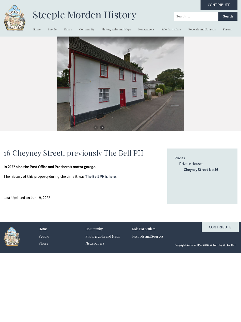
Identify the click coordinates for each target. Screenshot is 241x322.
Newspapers (146, 29)
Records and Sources (202, 29)
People (52, 29)
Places (68, 29)
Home (37, 29)
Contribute (220, 227)
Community (86, 29)
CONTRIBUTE (219, 4)
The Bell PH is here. (100, 176)
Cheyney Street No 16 (201, 169)
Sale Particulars (171, 29)
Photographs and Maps (116, 29)
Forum (227, 29)
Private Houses (191, 163)
